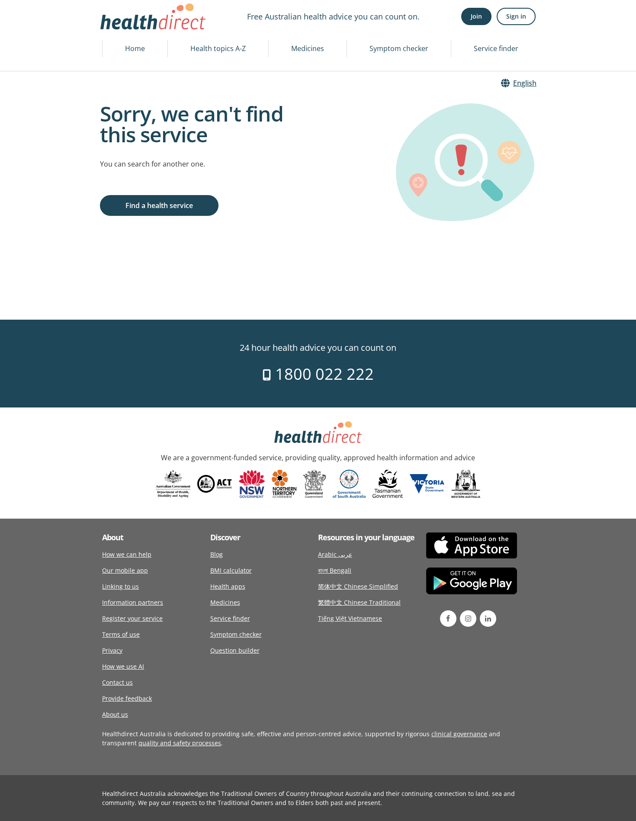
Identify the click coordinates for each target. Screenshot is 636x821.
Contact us (117, 682)
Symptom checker (398, 48)
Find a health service (159, 205)
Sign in (516, 16)
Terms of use (121, 634)
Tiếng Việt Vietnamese (350, 618)
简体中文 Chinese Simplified (358, 586)
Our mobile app (125, 570)
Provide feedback (127, 698)
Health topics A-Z (218, 48)
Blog (216, 554)
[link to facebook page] (448, 618)
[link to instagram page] (468, 618)
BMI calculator (231, 570)
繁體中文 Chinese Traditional (359, 602)
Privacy (112, 650)
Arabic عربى (335, 554)
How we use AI (123, 666)
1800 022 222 (322, 374)
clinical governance (459, 734)
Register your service (132, 618)
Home (135, 48)
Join (476, 16)
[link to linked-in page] (488, 618)
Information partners (132, 602)
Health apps (227, 586)
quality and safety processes (179, 743)
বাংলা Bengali (334, 570)
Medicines (307, 48)
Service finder (496, 48)
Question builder (235, 650)
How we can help (126, 554)
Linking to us (120, 586)
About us (115, 714)
